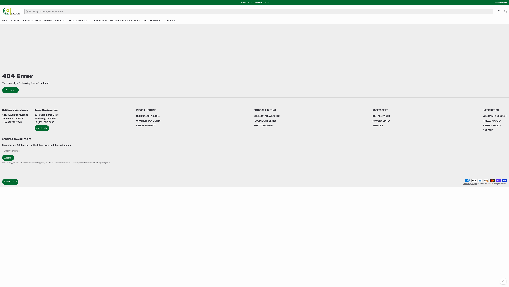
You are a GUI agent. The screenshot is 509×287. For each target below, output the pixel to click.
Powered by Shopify (470, 184)
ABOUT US (15, 21)
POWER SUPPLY (381, 120)
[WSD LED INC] (11, 11)
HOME (4, 21)
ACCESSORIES (380, 110)
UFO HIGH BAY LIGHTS (148, 120)
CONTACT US (170, 21)
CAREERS (488, 130)
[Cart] (504, 11)
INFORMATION (491, 110)
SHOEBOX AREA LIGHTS (267, 116)
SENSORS (377, 125)
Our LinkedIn (41, 128)
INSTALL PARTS (381, 116)
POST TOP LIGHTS (264, 125)
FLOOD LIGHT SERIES (265, 120)
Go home (10, 90)
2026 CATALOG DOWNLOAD (251, 2)
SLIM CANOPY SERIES (148, 116)
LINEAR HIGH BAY (146, 125)
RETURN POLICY (492, 125)
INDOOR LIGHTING (31, 21)
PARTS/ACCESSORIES (77, 21)
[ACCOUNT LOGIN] (498, 11)
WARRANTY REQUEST (495, 116)
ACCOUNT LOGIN (501, 2)
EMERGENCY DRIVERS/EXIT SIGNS (125, 21)
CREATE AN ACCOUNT (152, 21)
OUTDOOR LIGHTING (53, 21)
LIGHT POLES (98, 21)
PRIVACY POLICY (492, 120)
